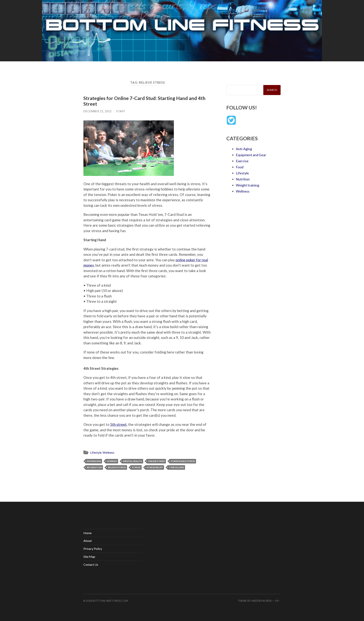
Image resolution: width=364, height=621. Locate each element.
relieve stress (117, 467)
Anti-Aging (244, 149)
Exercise (242, 161)
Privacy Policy (92, 548)
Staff (120, 111)
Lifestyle (95, 452)
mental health (132, 461)
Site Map (89, 556)
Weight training (247, 185)
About (87, 540)
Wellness (108, 452)
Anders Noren (261, 600)
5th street (118, 424)
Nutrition (243, 179)
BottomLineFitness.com (110, 600)
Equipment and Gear (251, 155)
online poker (156, 461)
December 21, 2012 (97, 111)
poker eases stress (183, 461)
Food (239, 167)
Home (87, 533)
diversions (94, 461)
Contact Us (90, 564)
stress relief (155, 467)
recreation (94, 467)
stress (136, 467)
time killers (176, 467)
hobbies (112, 461)
